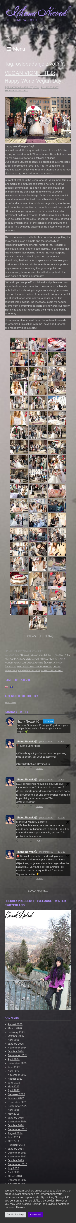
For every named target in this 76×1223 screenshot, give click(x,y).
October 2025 (16, 1035)
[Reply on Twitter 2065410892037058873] (18, 806)
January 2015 (16, 1117)
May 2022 (13, 1086)
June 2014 (14, 1137)
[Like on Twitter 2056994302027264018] (32, 879)
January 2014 (16, 1148)
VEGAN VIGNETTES (41, 655)
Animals (25, 655)
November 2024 (17, 1047)
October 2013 (16, 1160)
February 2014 (16, 1144)
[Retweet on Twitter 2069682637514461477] (25, 768)
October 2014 (16, 1125)
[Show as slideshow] (38, 636)
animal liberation (28, 659)
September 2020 (17, 1105)
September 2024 (17, 1055)
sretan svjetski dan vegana (34, 666)
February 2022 (16, 1094)
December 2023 (17, 1063)
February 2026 (16, 1031)
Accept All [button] (35, 1214)
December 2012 (17, 1179)
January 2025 (16, 1043)
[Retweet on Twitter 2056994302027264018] (25, 879)
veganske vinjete (29, 670)
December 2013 (17, 1152)
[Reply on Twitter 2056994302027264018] (18, 879)
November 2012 (17, 1183)
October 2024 (16, 1051)
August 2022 (15, 1078)
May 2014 (13, 1140)
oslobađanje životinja (41, 662)
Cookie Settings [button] (15, 1214)
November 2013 (17, 1156)
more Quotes (10, 702)
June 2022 (14, 1082)
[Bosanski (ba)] (11, 686)
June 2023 (14, 1067)
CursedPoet (50, 87)
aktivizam (10, 659)
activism (65, 655)
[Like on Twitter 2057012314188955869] (32, 841)
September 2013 (17, 1164)
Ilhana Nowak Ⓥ (27, 741)
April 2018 (14, 1109)
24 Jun (61, 741)
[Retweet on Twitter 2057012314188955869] (25, 841)
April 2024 (14, 1059)
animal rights (48, 659)
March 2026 (15, 1028)
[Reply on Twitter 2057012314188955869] (18, 841)
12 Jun (61, 779)
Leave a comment (17, 90)
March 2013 (15, 1175)
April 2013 (14, 1172)
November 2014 (17, 1121)
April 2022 (14, 1090)
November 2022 (17, 1074)
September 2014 (17, 1129)
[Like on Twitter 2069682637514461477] (32, 768)
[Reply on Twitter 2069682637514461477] (18, 768)
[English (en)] (6, 686)
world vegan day (52, 670)
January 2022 (16, 1098)
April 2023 (14, 1070)
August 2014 (15, 1133)
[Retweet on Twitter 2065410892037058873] (25, 806)
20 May (61, 817)
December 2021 (17, 1102)
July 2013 (13, 1168)
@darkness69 (46, 741)
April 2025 (14, 1039)
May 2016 (13, 1113)
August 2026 (15, 1024)
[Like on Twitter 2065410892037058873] (32, 806)
